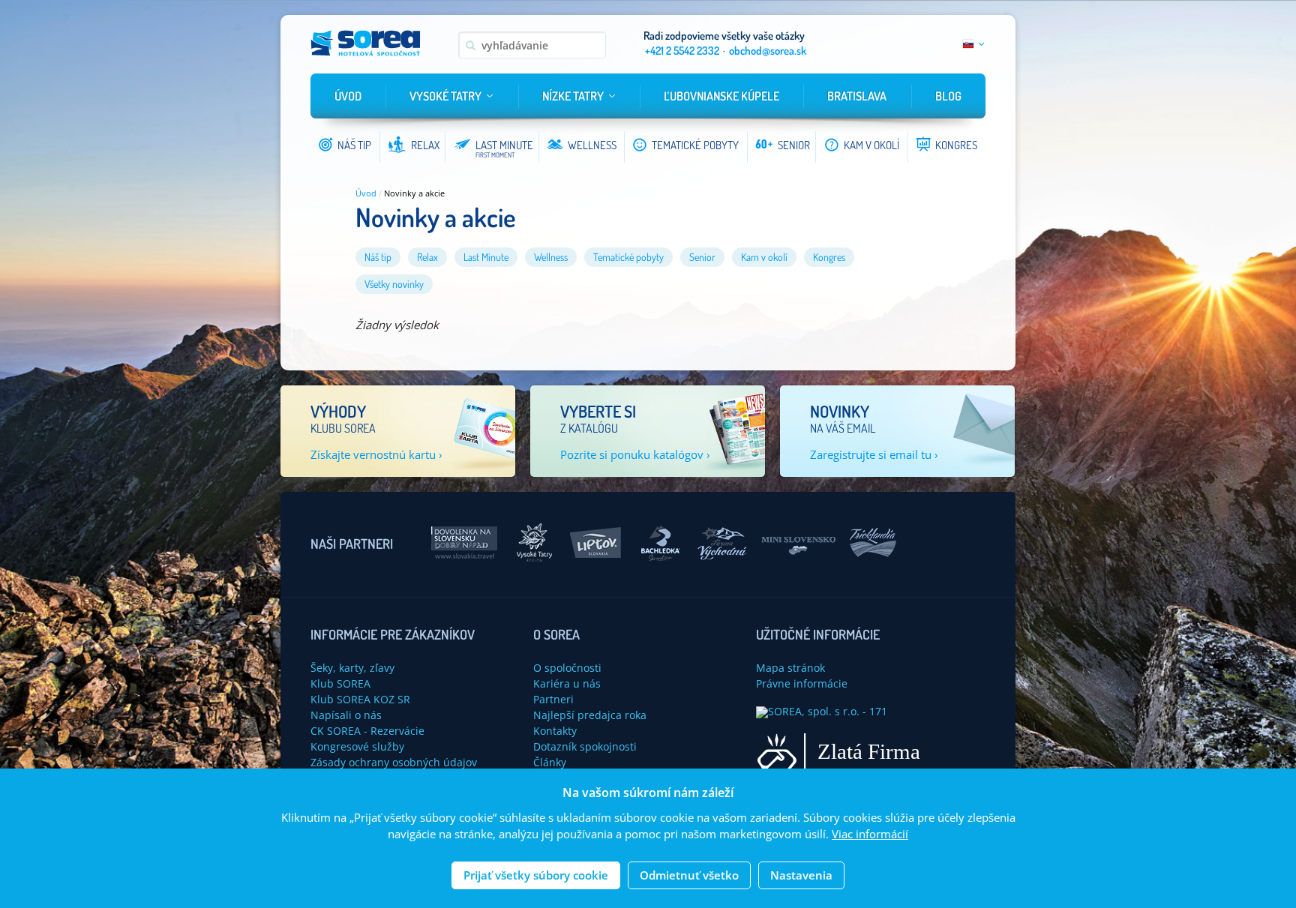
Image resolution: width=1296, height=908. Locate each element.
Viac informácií (870, 834)
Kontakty (555, 731)
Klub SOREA (340, 683)
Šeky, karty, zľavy (352, 668)
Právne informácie (802, 683)
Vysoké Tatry (446, 95)
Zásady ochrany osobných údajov (393, 762)
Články (549, 762)
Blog (948, 95)
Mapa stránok (790, 668)
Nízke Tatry (573, 95)
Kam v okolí (764, 256)
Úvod (348, 95)
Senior (702, 256)
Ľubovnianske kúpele (721, 95)
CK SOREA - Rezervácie (367, 731)
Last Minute (486, 256)
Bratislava (856, 95)
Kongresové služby (357, 746)
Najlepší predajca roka (589, 715)
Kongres (829, 256)
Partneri (553, 699)
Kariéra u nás (567, 683)
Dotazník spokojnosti (585, 746)
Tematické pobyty (628, 256)
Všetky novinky (394, 283)
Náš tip (378, 256)
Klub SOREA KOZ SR (360, 699)
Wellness (551, 256)
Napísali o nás (346, 715)
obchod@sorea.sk (767, 50)
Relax (427, 256)
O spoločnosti (567, 668)
